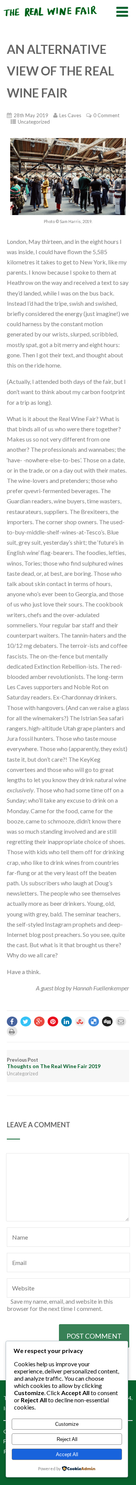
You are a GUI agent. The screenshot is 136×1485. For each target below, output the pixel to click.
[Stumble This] (80, 1021)
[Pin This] (53, 1021)
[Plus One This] (39, 1021)
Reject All (67, 1439)
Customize (67, 1424)
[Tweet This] (25, 1021)
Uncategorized (34, 122)
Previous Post (53, 1063)
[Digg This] (107, 1021)
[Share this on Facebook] (12, 1021)
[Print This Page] (12, 1031)
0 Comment (106, 115)
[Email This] (121, 1021)
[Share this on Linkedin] (66, 1021)
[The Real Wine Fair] (50, 19)
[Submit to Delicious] (93, 1021)
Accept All (67, 1454)
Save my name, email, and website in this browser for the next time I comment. (60, 1305)
